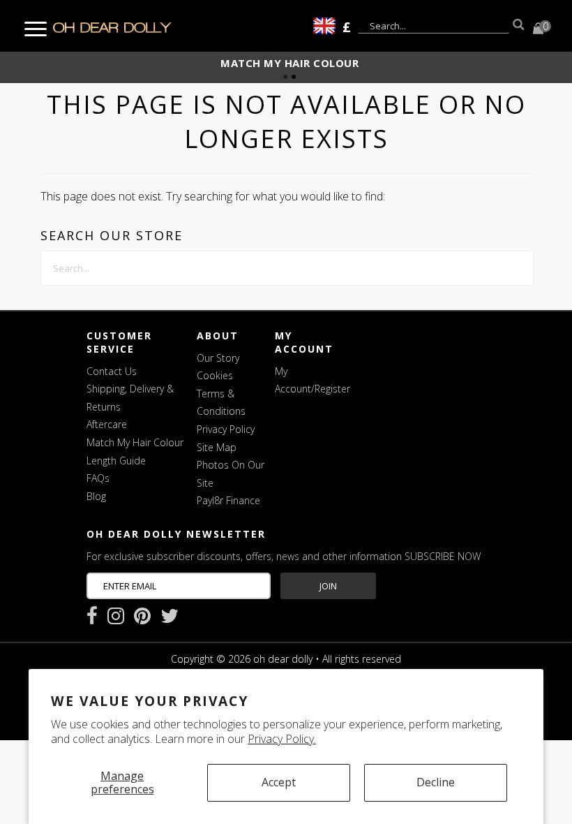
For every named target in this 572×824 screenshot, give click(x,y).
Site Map (216, 447)
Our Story (218, 358)
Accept (279, 782)
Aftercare (106, 424)
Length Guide (116, 460)
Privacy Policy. (282, 738)
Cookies (215, 375)
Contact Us (111, 371)
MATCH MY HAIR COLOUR (289, 63)
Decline (435, 782)
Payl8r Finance (228, 500)
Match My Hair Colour (134, 442)
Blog (96, 496)
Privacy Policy (226, 429)
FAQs (98, 478)
